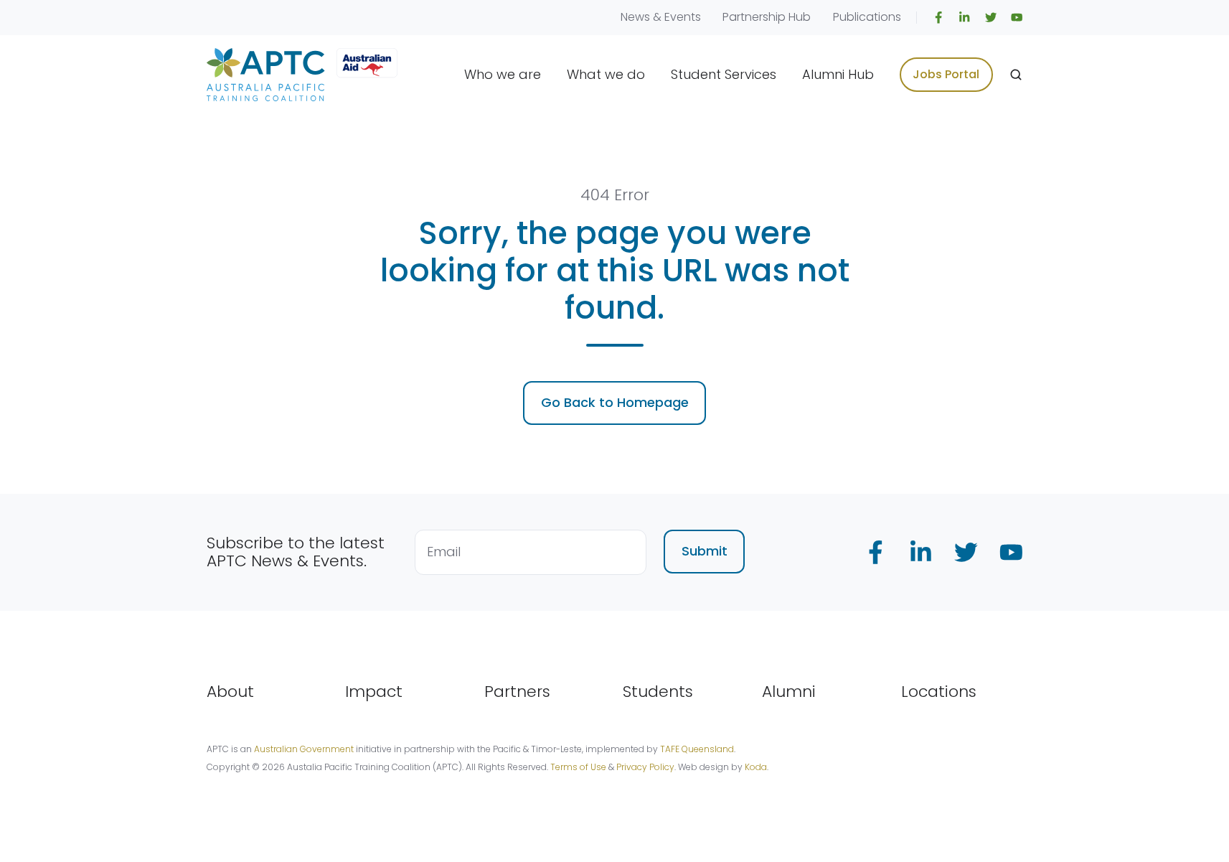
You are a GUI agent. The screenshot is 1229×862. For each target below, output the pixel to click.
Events (682, 17)
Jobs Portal (946, 74)
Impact (373, 691)
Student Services (723, 74)
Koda (756, 767)
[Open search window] (1016, 74)
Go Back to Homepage (615, 402)
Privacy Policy (645, 767)
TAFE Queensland (697, 749)
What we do (606, 74)
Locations (938, 691)
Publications (867, 17)
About (230, 691)
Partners (517, 691)
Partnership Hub (766, 17)
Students (658, 691)
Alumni (789, 691)
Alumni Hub (838, 74)
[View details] (938, 17)
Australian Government (304, 749)
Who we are (502, 74)
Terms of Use (578, 767)
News (635, 17)
